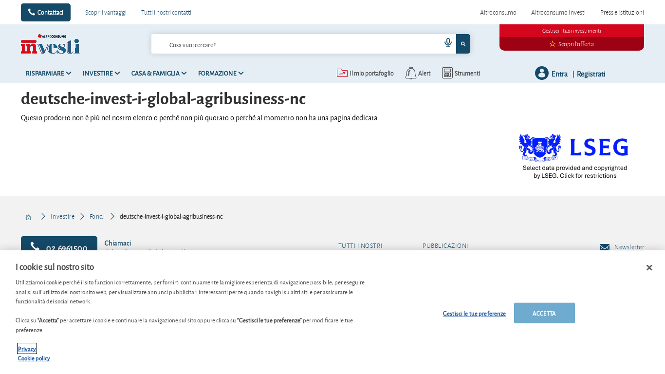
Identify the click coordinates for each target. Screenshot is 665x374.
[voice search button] (444, 44)
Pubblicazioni (446, 246)
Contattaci (50, 12)
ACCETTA (544, 313)
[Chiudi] (649, 268)
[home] (29, 216)
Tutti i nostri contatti (166, 12)
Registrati (591, 73)
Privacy (27, 348)
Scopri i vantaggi (106, 12)
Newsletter (629, 247)
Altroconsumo (498, 12)
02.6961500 (66, 247)
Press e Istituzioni (622, 12)
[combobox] (310, 44)
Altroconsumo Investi (558, 12)
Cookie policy (34, 357)
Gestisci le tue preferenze (474, 313)
